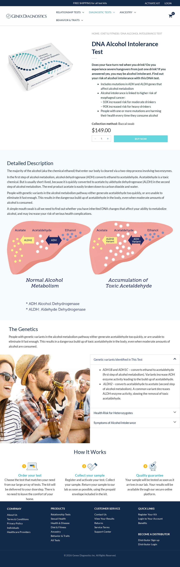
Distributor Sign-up (148, 540)
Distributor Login (147, 544)
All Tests (55, 540)
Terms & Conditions (18, 519)
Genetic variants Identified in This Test (118, 359)
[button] (135, 360)
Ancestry (126, 12)
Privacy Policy (15, 523)
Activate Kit (152, 3)
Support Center (102, 531)
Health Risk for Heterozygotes (113, 413)
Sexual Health (58, 518)
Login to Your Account (150, 518)
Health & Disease (60, 523)
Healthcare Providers (18, 531)
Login (168, 3)
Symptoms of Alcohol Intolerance (115, 423)
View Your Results (104, 518)
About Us (12, 514)
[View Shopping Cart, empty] (170, 16)
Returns (98, 523)
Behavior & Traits (67, 20)
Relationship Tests (68, 12)
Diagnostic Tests (100, 12)
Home (95, 33)
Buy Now (141, 138)
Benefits (142, 523)
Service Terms (102, 527)
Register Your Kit (147, 514)
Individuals (13, 527)
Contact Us (100, 514)
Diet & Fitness (110, 33)
